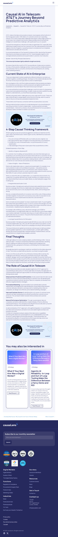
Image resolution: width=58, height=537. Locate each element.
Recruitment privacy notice (10, 522)
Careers (31, 475)
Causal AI (16, 26)
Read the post (13, 393)
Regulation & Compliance (10, 484)
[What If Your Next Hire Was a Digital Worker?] (17, 357)
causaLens (9, 26)
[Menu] (53, 3)
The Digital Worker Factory (10, 478)
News (30, 484)
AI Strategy (11, 367)
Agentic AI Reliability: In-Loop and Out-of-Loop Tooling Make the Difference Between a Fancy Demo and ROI (40, 378)
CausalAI (5, 524)
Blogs (30, 487)
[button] (4, 533)
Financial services (8, 502)
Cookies (5, 519)
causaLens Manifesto (35, 472)
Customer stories (34, 481)
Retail (4, 499)
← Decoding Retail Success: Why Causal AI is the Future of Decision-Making (20, 416)
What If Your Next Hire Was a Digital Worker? (15, 373)
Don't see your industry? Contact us (12, 510)
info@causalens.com (35, 508)
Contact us (32, 493)
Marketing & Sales (8, 492)
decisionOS (38, 315)
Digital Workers (7, 472)
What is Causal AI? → (50, 416)
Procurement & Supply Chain (11, 487)
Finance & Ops (7, 490)
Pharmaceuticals (7, 504)
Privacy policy (6, 516)
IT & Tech (5, 507)
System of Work (7, 475)
